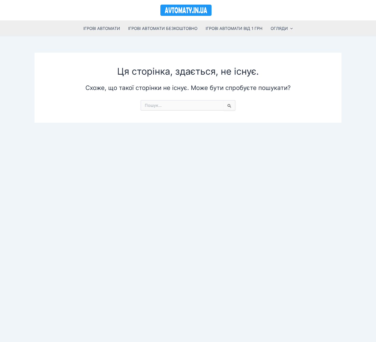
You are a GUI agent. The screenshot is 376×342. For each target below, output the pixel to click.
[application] (290, 28)
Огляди (279, 28)
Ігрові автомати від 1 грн (234, 28)
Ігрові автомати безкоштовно (162, 28)
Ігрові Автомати (101, 28)
